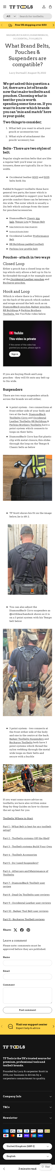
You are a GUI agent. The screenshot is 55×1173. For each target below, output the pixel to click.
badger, (11, 35)
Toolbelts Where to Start (18, 818)
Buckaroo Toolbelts (21, 742)
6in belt (21, 227)
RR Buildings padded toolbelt (26, 244)
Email (6, 971)
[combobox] (27, 16)
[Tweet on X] (15, 930)
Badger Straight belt (31, 227)
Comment (9, 985)
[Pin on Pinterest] (28, 930)
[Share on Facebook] (22, 930)
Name (6, 957)
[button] (50, 7)
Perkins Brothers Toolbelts (25, 424)
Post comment (27, 1010)
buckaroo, (23, 35)
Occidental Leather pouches (27, 279)
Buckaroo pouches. (14, 282)
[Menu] (4, 7)
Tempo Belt (38, 221)
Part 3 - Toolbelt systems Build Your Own (27, 846)
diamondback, (39, 35)
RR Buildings (11, 310)
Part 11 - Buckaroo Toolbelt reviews (24, 919)
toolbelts (35, 38)
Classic (31, 218)
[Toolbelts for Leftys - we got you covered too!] (4, 1169)
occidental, (21, 38)
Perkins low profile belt (23, 248)
